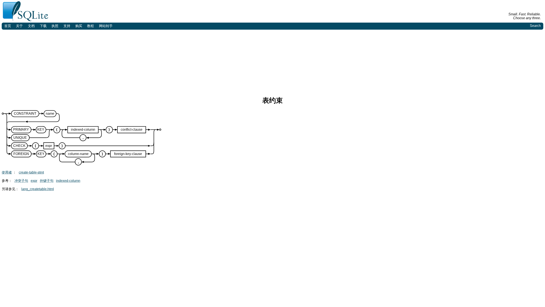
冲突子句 (21, 180)
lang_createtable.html (37, 189)
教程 (90, 26)
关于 (19, 26)
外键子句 (46, 180)
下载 (43, 26)
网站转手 (106, 26)
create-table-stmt (31, 172)
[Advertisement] (272, 61)
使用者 (7, 172)
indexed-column (68, 180)
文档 (31, 26)
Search (535, 26)
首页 (7, 26)
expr (34, 180)
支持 (66, 26)
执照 (55, 26)
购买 (78, 26)
